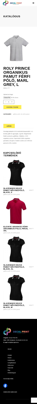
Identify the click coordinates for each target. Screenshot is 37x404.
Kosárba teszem (12, 107)
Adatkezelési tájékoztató (10, 392)
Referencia (11, 365)
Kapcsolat (10, 367)
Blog (9, 370)
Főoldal (10, 355)
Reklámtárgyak (12, 372)
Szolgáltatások (12, 362)
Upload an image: (8, 94)
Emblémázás (11, 360)
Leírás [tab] (9, 126)
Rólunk (9, 357)
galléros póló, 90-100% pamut (21, 114)
